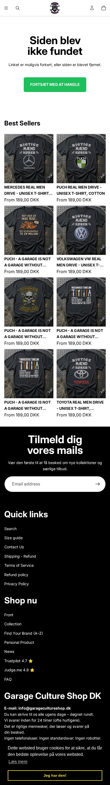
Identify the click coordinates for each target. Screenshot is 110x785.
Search (10, 528)
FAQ (8, 679)
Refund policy (16, 574)
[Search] (17, 8)
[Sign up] (97, 484)
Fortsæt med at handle (55, 84)
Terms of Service (19, 565)
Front (8, 614)
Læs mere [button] (18, 761)
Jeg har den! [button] (55, 775)
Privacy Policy (16, 583)
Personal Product (19, 642)
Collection (12, 624)
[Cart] (103, 8)
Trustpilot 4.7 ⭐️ (18, 660)
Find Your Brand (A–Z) (23, 633)
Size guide (13, 537)
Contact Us (14, 547)
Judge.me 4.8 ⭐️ (19, 670)
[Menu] (6, 8)
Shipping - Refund (20, 556)
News (9, 651)
